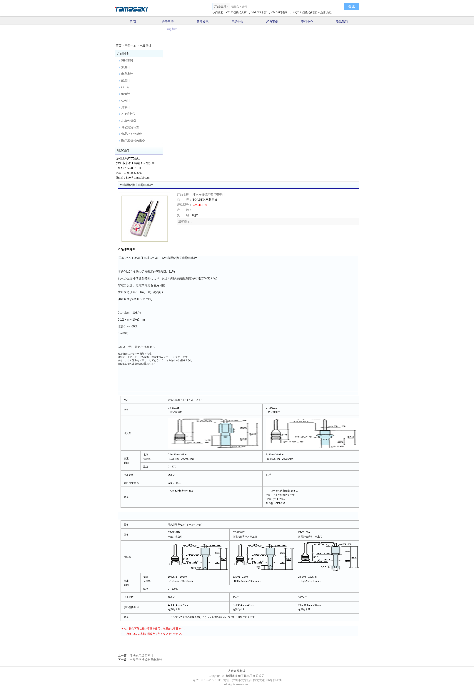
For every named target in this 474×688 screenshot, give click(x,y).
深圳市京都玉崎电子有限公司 (245, 675)
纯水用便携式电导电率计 (209, 194)
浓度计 (125, 67)
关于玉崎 (168, 21)
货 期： (184, 215)
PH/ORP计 (128, 60)
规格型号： (184, 204)
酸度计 (125, 80)
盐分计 (125, 100)
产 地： (184, 209)
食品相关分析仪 (131, 133)
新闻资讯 (202, 21)
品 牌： (184, 199)
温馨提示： (185, 221)
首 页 (133, 21)
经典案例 (272, 21)
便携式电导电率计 (141, 655)
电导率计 (145, 45)
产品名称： (184, 194)
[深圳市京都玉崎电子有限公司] (131, 8)
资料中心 (307, 21)
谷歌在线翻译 (237, 670)
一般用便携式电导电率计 (146, 659)
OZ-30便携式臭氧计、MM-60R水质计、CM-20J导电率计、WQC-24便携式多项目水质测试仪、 (279, 12)
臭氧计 (125, 107)
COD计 (126, 87)
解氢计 (125, 93)
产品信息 (220, 6)
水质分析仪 (128, 120)
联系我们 (342, 21)
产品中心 (237, 21)
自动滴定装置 (130, 127)
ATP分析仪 (128, 113)
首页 (118, 45)
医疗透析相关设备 (133, 140)
